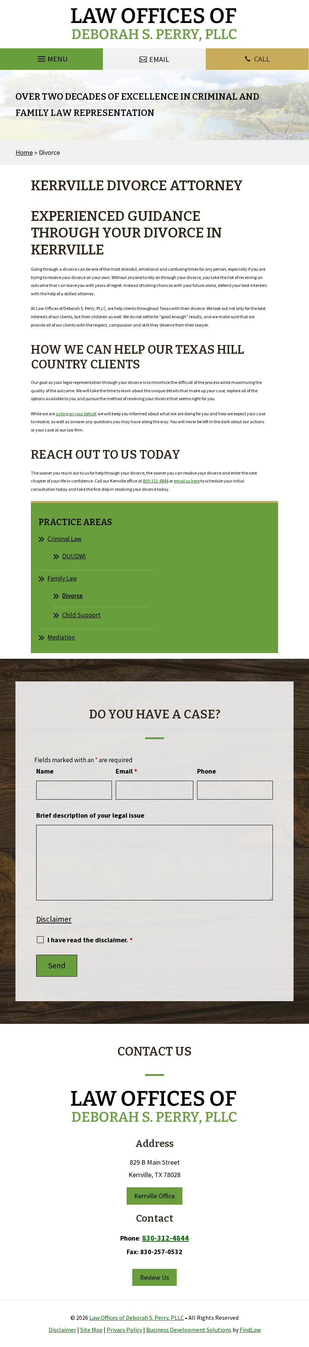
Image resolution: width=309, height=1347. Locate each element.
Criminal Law (64, 539)
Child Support (81, 615)
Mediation (61, 637)
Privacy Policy (124, 1329)
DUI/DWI (74, 556)
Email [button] (159, 59)
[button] (51, 59)
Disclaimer (54, 919)
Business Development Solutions (188, 1329)
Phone (206, 771)
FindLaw (250, 1329)
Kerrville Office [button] (154, 1195)
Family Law (62, 578)
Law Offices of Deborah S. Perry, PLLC (136, 1317)
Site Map (91, 1329)
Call (262, 58)
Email (126, 771)
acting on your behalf (76, 413)
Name (45, 771)
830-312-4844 (155, 481)
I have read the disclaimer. (90, 940)
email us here (187, 481)
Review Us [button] (154, 1277)
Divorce (72, 596)
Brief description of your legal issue (90, 815)
